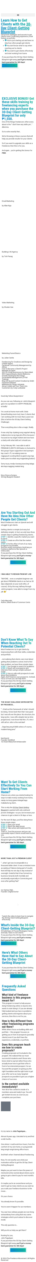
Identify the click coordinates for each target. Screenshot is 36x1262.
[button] (18, 15)
